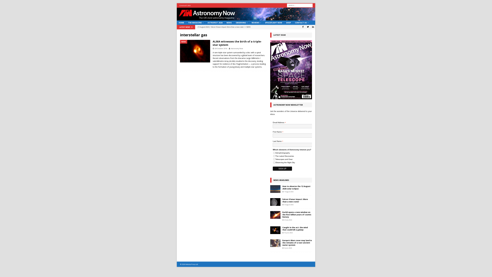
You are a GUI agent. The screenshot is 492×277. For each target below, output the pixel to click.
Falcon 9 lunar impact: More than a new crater (295, 200)
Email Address (279, 122)
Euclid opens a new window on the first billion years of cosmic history (296, 214)
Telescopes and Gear (284, 159)
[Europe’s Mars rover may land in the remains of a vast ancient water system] (275, 243)
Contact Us (301, 22)
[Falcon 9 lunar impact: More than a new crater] (275, 202)
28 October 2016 (221, 48)
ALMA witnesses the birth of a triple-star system (237, 43)
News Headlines (281, 180)
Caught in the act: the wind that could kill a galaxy (295, 228)
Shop (288, 22)
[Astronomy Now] (246, 19)
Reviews (255, 22)
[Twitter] (308, 27)
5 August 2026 (288, 205)
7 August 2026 (288, 192)
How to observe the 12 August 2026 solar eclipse (296, 187)
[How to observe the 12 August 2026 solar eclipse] (275, 189)
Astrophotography (282, 153)
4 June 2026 (288, 248)
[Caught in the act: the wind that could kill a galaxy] (275, 230)
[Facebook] (303, 27)
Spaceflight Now (273, 22)
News (229, 22)
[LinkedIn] (313, 27)
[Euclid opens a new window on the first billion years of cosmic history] (275, 215)
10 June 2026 (288, 233)
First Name (278, 132)
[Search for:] (300, 5)
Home (181, 22)
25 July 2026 (288, 220)
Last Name (278, 141)
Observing (241, 22)
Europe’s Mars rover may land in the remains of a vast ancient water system (297, 242)
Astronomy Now (237, 48)
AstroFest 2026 (215, 22)
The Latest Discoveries (284, 156)
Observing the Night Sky (285, 162)
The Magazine (195, 22)
